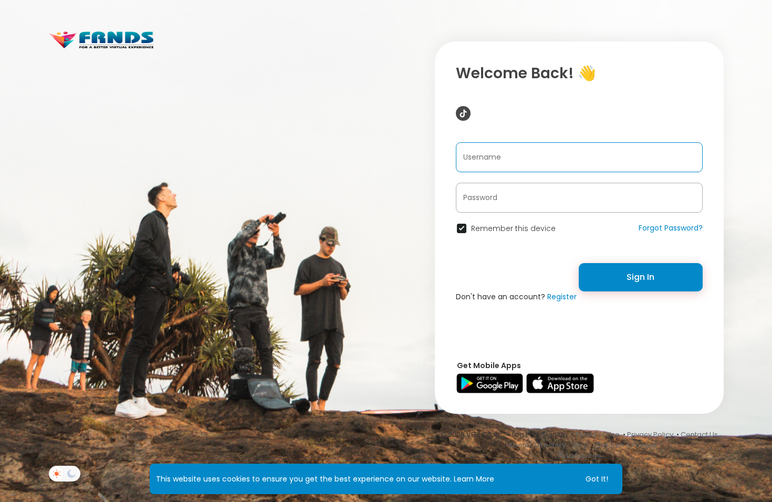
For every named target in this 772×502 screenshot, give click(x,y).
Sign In (640, 277)
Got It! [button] (597, 479)
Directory (550, 445)
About (518, 445)
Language (583, 456)
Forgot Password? (671, 228)
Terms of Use (597, 435)
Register (562, 296)
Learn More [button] (474, 479)
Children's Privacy (626, 445)
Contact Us (699, 435)
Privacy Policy (650, 435)
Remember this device (513, 228)
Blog (580, 445)
